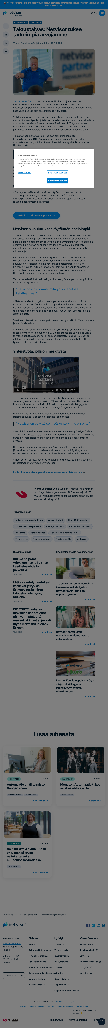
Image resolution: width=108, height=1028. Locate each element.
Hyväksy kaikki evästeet (57, 180)
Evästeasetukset (24, 173)
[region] (54, 168)
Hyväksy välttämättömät (57, 173)
